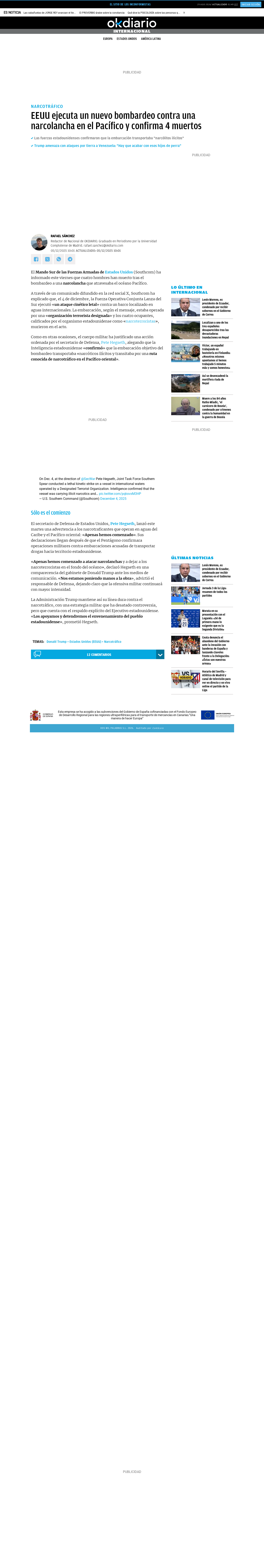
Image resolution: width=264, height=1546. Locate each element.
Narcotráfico (112, 642)
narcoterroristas (140, 321)
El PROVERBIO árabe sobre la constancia (102, 12)
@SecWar (88, 479)
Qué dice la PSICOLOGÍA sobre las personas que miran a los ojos (163, 12)
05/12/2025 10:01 (63, 251)
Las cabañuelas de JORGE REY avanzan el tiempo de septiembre (59, 12)
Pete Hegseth (113, 342)
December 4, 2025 (113, 499)
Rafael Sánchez (63, 236)
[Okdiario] (132, 23)
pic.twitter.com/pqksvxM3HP (120, 494)
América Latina (151, 39)
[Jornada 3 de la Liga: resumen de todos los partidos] (186, 595)
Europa (108, 39)
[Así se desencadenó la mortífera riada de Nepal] (186, 383)
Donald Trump (57, 642)
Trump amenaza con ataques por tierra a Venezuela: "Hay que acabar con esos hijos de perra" (107, 146)
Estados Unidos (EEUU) (85, 642)
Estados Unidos (127, 39)
